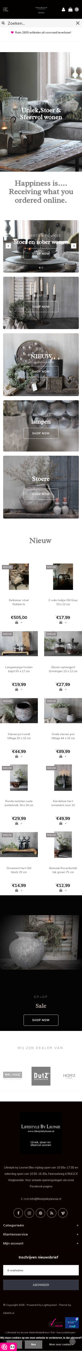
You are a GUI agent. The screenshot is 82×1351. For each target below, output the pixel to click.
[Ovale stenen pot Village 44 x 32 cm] (63, 710)
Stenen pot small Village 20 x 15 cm (19, 736)
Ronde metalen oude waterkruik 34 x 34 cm (18, 803)
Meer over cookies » (61, 1344)
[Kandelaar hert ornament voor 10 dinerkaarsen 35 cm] (63, 777)
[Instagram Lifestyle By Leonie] (29, 1213)
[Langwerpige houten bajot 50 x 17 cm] (19, 643)
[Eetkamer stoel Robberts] (19, 577)
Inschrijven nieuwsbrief (38, 1257)
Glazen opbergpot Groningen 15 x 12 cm (63, 669)
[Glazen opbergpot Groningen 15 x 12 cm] (63, 643)
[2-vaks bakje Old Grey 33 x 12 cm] (63, 577)
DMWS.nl (8, 1313)
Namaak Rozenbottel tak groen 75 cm (63, 870)
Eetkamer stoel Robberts (19, 602)
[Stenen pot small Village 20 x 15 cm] (19, 710)
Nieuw (40, 540)
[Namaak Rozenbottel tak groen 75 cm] (63, 844)
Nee (33, 1344)
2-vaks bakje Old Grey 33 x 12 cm (63, 602)
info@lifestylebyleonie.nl (45, 1198)
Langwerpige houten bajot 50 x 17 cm (19, 669)
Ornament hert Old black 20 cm (19, 870)
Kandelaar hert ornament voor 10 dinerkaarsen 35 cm (63, 803)
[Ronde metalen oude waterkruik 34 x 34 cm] (19, 777)
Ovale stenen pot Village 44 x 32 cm (63, 736)
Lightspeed (49, 1304)
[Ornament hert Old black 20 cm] (19, 844)
